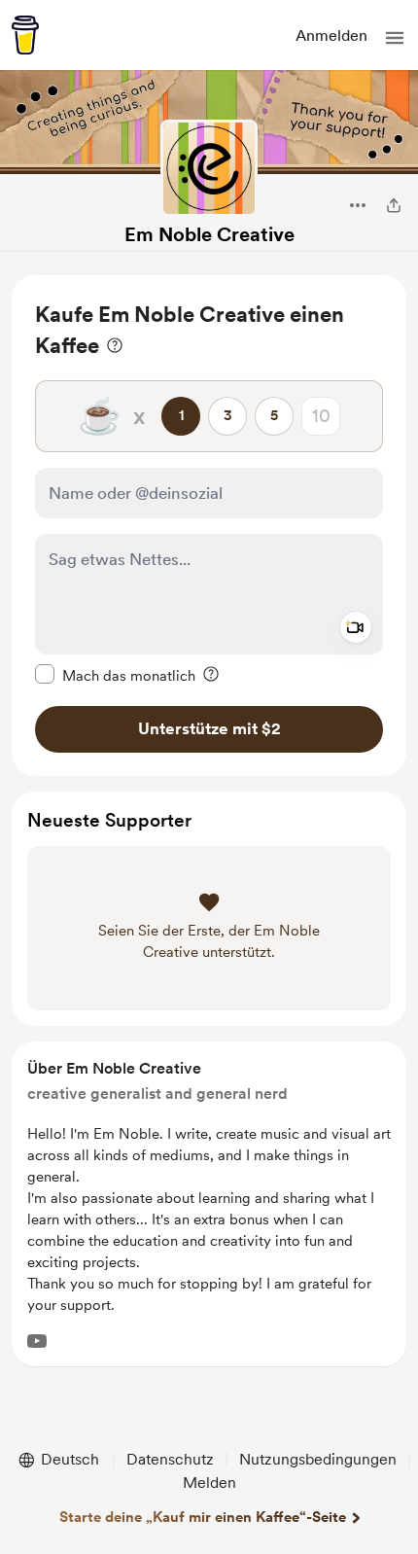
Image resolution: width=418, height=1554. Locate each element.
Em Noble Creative (209, 234)
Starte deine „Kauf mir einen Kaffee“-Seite (202, 1517)
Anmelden (331, 35)
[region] (209, 525)
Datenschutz (170, 1459)
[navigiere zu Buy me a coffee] (25, 35)
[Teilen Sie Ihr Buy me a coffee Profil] (393, 205)
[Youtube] (37, 1341)
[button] (394, 38)
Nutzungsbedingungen (318, 1459)
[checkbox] (115, 675)
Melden (209, 1482)
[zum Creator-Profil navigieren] (209, 168)
